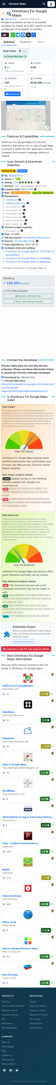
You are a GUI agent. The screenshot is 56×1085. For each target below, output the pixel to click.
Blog (4, 1051)
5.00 (24, 182)
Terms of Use (8, 1059)
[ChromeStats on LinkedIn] (4, 1070)
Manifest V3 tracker (39, 1015)
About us (6, 1042)
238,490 (17, 283)
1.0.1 (17, 185)
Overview (9, 41)
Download (25, 41)
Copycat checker (38, 1010)
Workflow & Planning (29, 19)
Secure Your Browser (24, 641)
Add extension (36, 1023)
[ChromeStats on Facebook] (10, 1070)
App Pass (6, 1001)
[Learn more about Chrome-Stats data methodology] (37, 241)
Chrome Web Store (14, 56)
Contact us (7, 1055)
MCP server (7, 1023)
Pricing (33, 1001)
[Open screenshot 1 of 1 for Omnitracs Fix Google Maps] (26, 116)
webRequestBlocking (16, 203)
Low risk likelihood (43, 192)
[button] (4, 4)
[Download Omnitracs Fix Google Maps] (15, 87)
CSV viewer (35, 1019)
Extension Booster (10, 1015)
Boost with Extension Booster (29, 301)
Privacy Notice (8, 1064)
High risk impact (21, 192)
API (3, 1019)
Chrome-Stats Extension (13, 1006)
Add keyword (36, 1028)
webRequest (12, 200)
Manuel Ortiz (11, 19)
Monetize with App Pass (29, 296)
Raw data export (9, 1028)
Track (24, 51)
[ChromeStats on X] (17, 1070)
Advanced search (38, 1006)
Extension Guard (9, 1010)
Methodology (8, 1046)
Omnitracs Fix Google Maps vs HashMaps (28, 258)
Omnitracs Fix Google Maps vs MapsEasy (28, 261)
